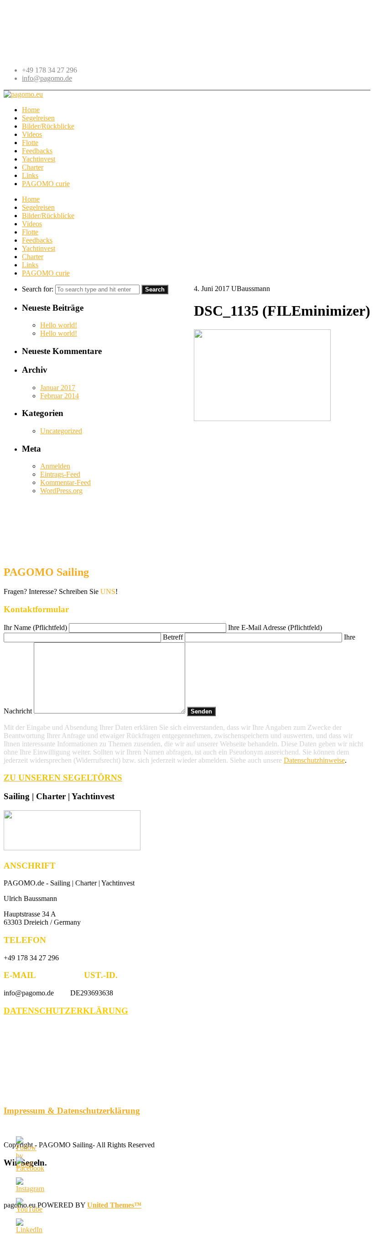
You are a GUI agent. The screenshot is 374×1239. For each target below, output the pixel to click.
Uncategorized (61, 431)
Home (31, 199)
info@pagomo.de (47, 78)
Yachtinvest (38, 248)
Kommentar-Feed (65, 482)
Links (30, 265)
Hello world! (58, 325)
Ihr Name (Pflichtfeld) (36, 627)
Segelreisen (38, 207)
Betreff (174, 637)
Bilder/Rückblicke (48, 215)
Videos (32, 224)
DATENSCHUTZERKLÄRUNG (66, 1010)
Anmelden (55, 466)
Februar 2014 (59, 396)
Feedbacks (37, 240)
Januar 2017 (57, 387)
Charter (32, 256)
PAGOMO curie (46, 273)
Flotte (30, 232)
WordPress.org (61, 491)
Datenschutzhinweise (314, 760)
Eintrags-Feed (60, 474)
